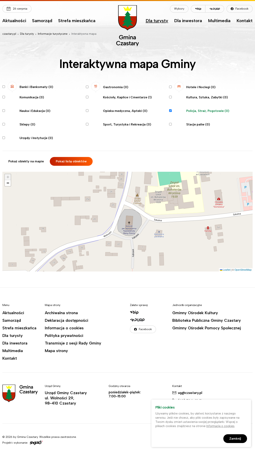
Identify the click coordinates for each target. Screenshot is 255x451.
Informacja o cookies (64, 328)
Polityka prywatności (64, 335)
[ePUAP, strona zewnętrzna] (214, 9)
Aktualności (14, 21)
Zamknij (235, 438)
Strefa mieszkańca (76, 21)
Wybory (179, 8)
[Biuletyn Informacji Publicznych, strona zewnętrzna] (198, 9)
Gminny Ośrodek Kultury (195, 313)
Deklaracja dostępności (66, 320)
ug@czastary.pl (190, 393)
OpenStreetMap (243, 269)
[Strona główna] (127, 25)
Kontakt (244, 21)
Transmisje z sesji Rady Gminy (73, 343)
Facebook (241, 8)
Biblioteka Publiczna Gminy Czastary (206, 320)
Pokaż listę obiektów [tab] (71, 161)
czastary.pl (9, 34)
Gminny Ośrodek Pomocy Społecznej (206, 328)
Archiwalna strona (61, 313)
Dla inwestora (188, 21)
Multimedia (219, 21)
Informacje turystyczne (53, 34)
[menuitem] (14, 22)
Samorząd (42, 21)
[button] (8, 177)
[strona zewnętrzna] (36, 443)
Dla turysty (157, 21)
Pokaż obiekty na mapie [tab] (26, 161)
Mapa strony (56, 350)
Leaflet (226, 269)
